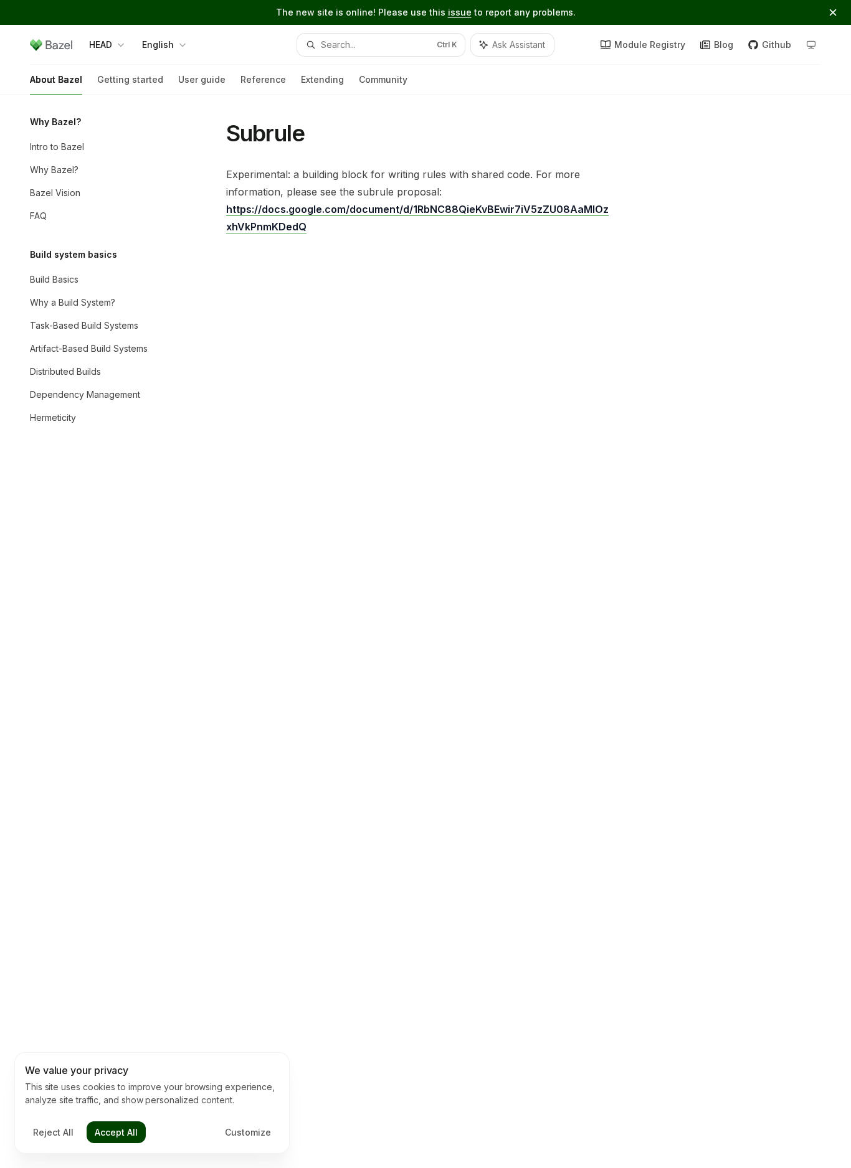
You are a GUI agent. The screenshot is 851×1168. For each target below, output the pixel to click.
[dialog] (152, 1103)
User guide (202, 79)
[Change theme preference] (811, 45)
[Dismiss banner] (833, 12)
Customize (248, 1132)
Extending (322, 79)
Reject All (53, 1132)
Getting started (130, 79)
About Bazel (56, 79)
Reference (263, 79)
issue (460, 12)
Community (383, 79)
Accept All (116, 1132)
